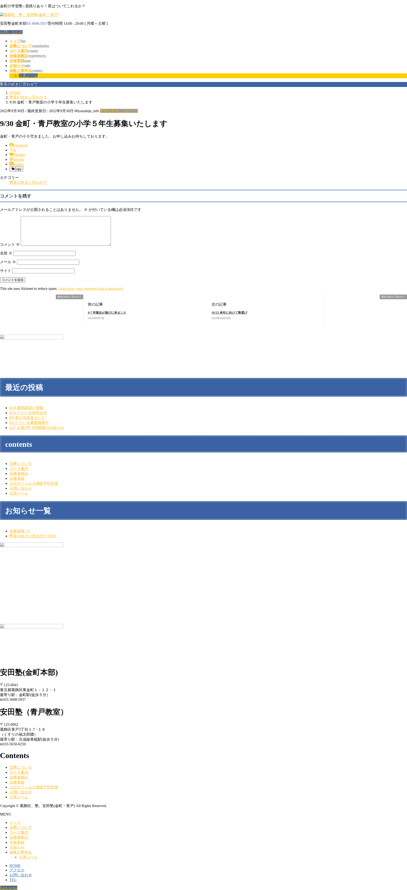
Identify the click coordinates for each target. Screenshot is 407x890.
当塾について (20, 464)
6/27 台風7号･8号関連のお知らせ (36, 428)
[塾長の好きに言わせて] (2, 297)
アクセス (16, 870)
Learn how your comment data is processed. (91, 289)
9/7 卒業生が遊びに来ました (107, 312)
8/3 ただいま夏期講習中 (29, 423)
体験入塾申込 (20, 852)
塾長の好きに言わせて (119, 111)
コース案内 (18, 469)
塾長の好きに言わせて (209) (32, 536)
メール (8, 262)
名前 (6, 253)
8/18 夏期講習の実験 (26, 408)
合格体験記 (18, 474)
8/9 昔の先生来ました (27, 418)
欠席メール (28, 76)
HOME (15, 866)
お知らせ (16, 847)
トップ (15, 822)
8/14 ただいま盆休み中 (28, 413)
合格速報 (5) (19, 531)
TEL (12, 880)
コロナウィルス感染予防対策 (33, 483)
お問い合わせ (11, 32)
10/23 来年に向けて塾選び (229, 312)
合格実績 (16, 478)
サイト (5, 271)
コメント (10, 244)
